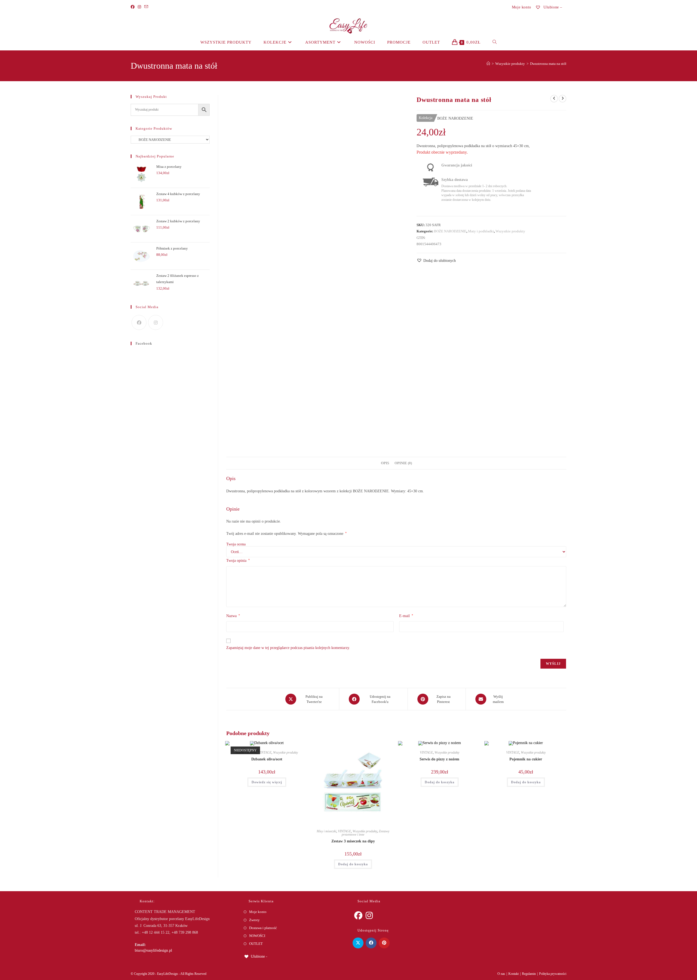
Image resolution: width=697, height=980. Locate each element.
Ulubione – (552, 7)
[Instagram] (139, 7)
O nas (501, 974)
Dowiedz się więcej (267, 782)
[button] (436, 260)
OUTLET (256, 944)
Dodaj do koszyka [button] (353, 864)
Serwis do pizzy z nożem (439, 759)
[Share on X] (358, 942)
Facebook (144, 343)
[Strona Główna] (488, 64)
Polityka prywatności (552, 974)
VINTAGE (264, 752)
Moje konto (521, 7)
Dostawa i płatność (263, 928)
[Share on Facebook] (371, 942)
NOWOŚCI (257, 936)
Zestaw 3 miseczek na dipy (353, 841)
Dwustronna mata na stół (548, 64)
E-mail (406, 616)
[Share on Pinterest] (384, 942)
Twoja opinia (238, 560)
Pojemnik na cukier (525, 759)
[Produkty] (562, 98)
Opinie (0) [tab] (403, 463)
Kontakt (513, 974)
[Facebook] (133, 7)
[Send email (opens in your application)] (146, 7)
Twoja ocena (236, 544)
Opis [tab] (385, 463)
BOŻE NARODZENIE (450, 231)
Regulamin (529, 974)
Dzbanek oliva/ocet (266, 759)
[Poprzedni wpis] (554, 98)
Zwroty (254, 920)
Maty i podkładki (481, 231)
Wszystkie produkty (510, 231)
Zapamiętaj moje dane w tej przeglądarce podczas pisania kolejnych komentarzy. (288, 648)
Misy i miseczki (326, 831)
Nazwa (233, 616)
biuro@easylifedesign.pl (153, 950)
